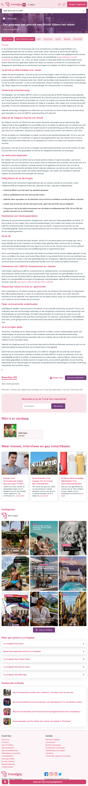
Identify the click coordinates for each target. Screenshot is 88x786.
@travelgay (13, 516)
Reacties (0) (9, 377)
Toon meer (5, 45)
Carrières (49, 753)
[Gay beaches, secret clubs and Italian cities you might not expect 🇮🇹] (44, 538)
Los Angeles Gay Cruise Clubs (16, 659)
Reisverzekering (8, 764)
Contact (5, 742)
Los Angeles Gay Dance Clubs (16, 667)
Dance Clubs (48, 39)
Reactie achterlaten (75, 378)
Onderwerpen (7, 767)
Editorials (12, 19)
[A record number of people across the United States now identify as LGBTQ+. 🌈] (15, 609)
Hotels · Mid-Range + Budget (25, 39)
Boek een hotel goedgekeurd (47, 782)
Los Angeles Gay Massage (15, 675)
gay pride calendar (45, 282)
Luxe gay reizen (8, 759)
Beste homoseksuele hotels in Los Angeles (22, 651)
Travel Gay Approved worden (58, 756)
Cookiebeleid (7, 756)
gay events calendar (25, 282)
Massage (67, 39)
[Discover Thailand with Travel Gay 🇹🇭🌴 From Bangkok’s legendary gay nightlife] (15, 573)
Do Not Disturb (8, 761)
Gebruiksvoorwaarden (11, 753)
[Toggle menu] (2, 4)
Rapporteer (58, 378)
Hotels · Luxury (7, 39)
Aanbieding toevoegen (55, 750)
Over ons (5, 739)
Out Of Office (7, 745)
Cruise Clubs (78, 39)
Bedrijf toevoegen (53, 745)
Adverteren (50, 742)
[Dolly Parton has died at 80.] (72, 538)
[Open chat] (64, 4)
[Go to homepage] (14, 4)
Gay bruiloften (8, 748)
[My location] (5, 782)
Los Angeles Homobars (13, 644)
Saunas (58, 39)
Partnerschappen (53, 739)
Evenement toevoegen (55, 748)
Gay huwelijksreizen (10, 750)
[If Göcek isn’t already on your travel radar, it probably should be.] (15, 538)
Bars (39, 39)
